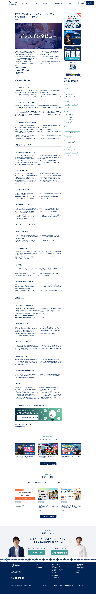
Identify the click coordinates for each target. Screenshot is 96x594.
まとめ (17, 74)
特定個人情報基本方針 (68, 585)
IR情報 (60, 585)
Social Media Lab (38, 567)
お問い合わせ (89, 3)
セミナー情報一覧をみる (48, 516)
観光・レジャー (69, 140)
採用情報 (36, 569)
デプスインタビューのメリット (23, 69)
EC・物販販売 (68, 114)
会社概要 (55, 585)
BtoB (67, 130)
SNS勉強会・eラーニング (57, 577)
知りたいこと (67, 147)
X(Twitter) (68, 96)
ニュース (24, 3)
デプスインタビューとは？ (22, 67)
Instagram (75, 91)
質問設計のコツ (19, 72)
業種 (65, 127)
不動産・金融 (68, 137)
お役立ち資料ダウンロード (79, 564)
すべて (66, 85)
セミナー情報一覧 (77, 565)
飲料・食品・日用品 (70, 142)
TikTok (72, 94)
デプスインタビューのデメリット (23, 70)
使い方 (72, 150)
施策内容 (66, 101)
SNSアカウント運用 (56, 567)
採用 (70, 3)
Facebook (68, 91)
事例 (66, 150)
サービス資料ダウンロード (79, 567)
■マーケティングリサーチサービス (23, 425)
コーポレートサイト (47, 585)
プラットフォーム (69, 88)
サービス (34, 3)
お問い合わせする (60, 552)
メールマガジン (77, 570)
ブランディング (69, 117)
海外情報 (67, 155)
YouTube (75, 96)
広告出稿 (67, 104)
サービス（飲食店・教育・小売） (72, 132)
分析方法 (67, 152)
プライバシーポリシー (80, 585)
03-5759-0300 (36, 552)
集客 (73, 122)
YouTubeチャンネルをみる (48, 464)
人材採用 (67, 122)
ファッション (68, 135)
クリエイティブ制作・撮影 (57, 569)
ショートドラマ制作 (56, 566)
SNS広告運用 (55, 575)
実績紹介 (44, 3)
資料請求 (81, 3)
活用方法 (74, 152)
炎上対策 (74, 104)
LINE (67, 94)
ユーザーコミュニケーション (71, 119)
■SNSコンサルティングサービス (22, 426)
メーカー (76, 135)
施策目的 (66, 111)
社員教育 (67, 107)
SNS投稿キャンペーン (56, 570)
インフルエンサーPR (56, 574)
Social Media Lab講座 (78, 569)
